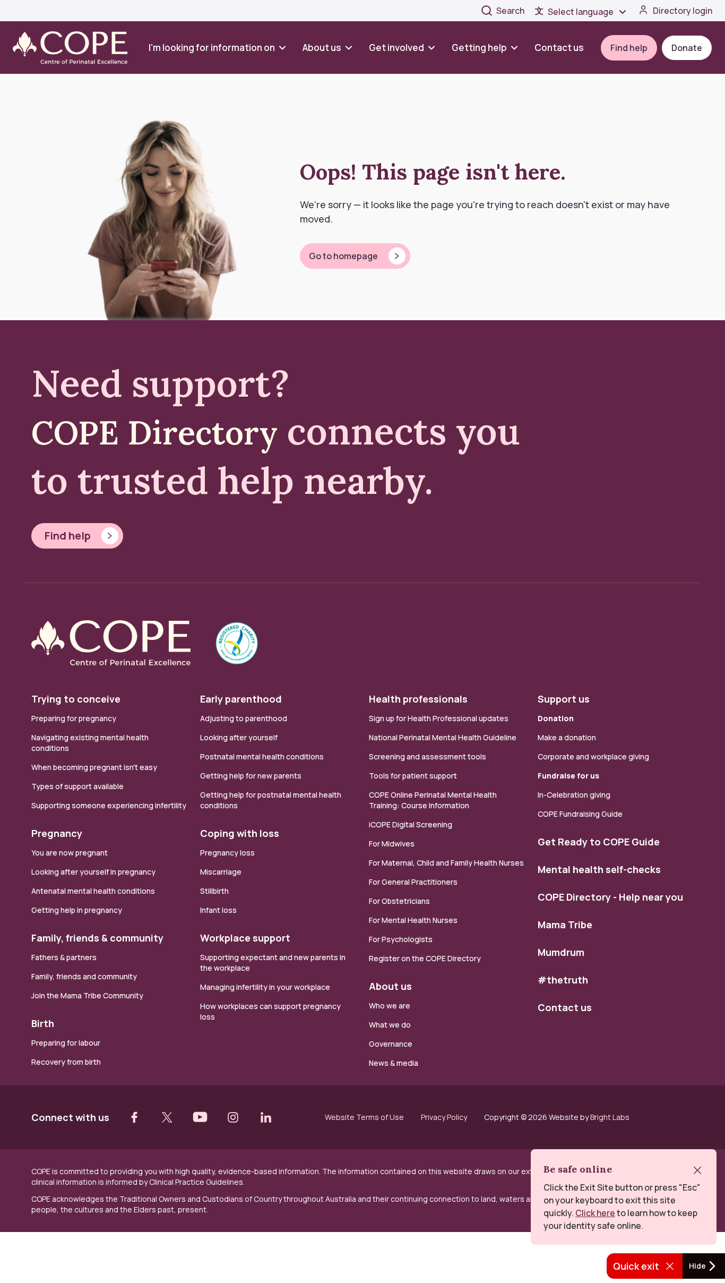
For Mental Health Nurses (413, 920)
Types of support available (77, 786)
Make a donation (567, 737)
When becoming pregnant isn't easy (94, 767)
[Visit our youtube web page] (200, 1117)
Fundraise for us (568, 776)
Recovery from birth (66, 1062)
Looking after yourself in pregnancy (93, 872)
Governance (390, 1044)
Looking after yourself (239, 737)
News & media (393, 1063)
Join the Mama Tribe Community (87, 995)
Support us (564, 698)
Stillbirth (214, 891)
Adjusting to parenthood (243, 718)
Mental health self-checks (599, 869)
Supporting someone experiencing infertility (108, 805)
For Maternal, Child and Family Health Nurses (446, 863)
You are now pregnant (69, 853)
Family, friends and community (84, 976)
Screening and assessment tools (427, 756)
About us (322, 47)
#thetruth (563, 979)
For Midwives (392, 844)
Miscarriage (220, 872)
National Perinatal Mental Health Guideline (442, 737)
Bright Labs (609, 1117)
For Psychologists (401, 939)
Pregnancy (56, 833)
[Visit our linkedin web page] (265, 1117)
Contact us (559, 47)
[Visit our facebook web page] (134, 1117)
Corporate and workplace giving (593, 756)
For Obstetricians (399, 901)
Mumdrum (561, 952)
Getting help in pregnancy (76, 910)
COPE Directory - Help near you (610, 897)
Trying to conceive (75, 698)
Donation (556, 718)
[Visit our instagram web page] (233, 1117)
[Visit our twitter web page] (167, 1117)
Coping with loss (239, 833)
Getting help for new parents (250, 776)
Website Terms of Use (364, 1117)
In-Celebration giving (575, 795)
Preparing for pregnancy (73, 718)
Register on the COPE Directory (425, 958)
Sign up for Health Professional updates (438, 718)
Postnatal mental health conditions (262, 756)
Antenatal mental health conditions (93, 891)
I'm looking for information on (212, 47)
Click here (595, 1213)
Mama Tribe (565, 924)
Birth (42, 1023)
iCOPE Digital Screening (410, 824)
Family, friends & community (97, 937)
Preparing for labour (65, 1043)
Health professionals (418, 698)
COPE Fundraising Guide (580, 814)
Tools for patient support (413, 776)
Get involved (396, 47)
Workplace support (245, 937)
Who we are (389, 1005)
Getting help (479, 47)
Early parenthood (241, 698)
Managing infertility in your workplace (265, 987)
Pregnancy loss (227, 853)
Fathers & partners (64, 957)
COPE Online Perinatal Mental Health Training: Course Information (433, 800)
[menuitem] (221, 47)
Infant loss (218, 910)
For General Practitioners (413, 882)
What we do (390, 1025)
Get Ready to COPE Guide (599, 841)
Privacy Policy (444, 1117)
